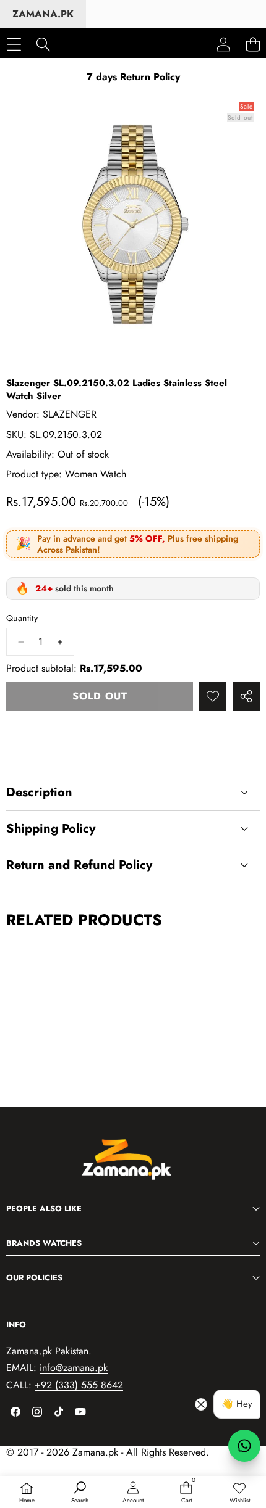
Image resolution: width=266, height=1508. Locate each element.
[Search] (43, 44)
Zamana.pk (43, 14)
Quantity (22, 618)
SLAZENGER (70, 414)
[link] (239, 1493)
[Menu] (14, 44)
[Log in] (223, 44)
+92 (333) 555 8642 (79, 1385)
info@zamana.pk (74, 1368)
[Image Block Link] (133, 1166)
